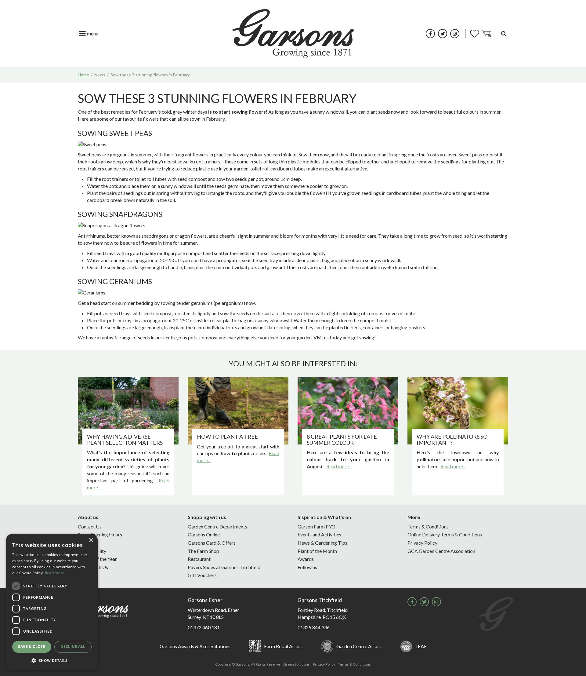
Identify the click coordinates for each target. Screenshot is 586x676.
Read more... (339, 466)
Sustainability (92, 551)
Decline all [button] (72, 646)
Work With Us (93, 567)
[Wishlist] (474, 33)
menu (92, 33)
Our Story (88, 543)
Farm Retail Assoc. (283, 646)
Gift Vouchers (202, 575)
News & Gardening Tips (322, 543)
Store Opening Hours (100, 534)
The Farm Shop (203, 551)
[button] (52, 660)
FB (430, 33)
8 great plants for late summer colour (342, 439)
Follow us (307, 567)
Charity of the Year (97, 559)
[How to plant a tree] (238, 410)
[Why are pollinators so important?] (457, 410)
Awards (306, 559)
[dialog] (52, 602)
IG (454, 33)
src (503, 33)
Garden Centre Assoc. (359, 646)
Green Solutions (296, 664)
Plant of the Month (317, 551)
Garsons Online (204, 534)
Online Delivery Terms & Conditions (444, 534)
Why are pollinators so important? (452, 439)
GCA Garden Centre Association (441, 551)
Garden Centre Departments (217, 526)
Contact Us (90, 526)
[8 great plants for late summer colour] (348, 410)
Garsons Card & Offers (212, 543)
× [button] (91, 540)
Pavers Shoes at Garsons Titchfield (224, 567)
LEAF (421, 646)
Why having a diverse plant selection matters (125, 439)
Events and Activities (319, 534)
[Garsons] (293, 33)
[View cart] (486, 33)
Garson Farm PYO (316, 526)
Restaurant (199, 559)
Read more (54, 573)
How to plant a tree (227, 436)
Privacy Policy (422, 543)
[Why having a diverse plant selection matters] (128, 410)
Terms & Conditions (428, 526)
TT (442, 33)
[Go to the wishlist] (474, 33)
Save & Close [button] (31, 646)
